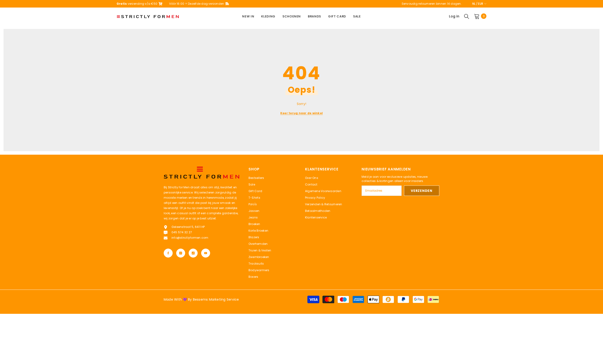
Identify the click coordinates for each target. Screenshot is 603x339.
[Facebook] (168, 253)
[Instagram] (180, 253)
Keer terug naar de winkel (301, 113)
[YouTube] (205, 253)
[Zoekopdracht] (467, 16)
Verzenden (421, 190)
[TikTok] (193, 253)
